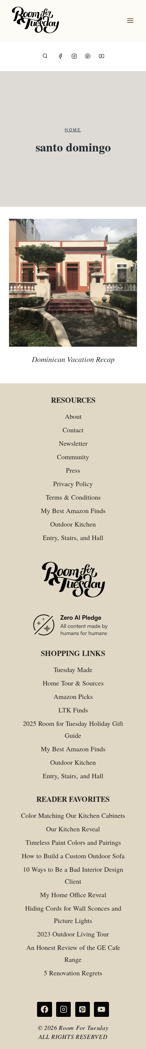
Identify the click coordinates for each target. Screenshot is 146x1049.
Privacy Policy (73, 483)
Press (73, 470)
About (73, 416)
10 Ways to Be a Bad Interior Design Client (73, 875)
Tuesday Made (73, 669)
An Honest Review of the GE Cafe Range (73, 953)
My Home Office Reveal (73, 894)
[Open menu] (130, 21)
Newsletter (73, 443)
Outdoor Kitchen (73, 523)
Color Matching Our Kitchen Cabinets (73, 815)
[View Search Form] (45, 56)
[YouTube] (101, 56)
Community (73, 456)
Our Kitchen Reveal (73, 828)
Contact (73, 429)
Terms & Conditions (73, 497)
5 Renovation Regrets (73, 972)
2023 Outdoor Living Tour (73, 933)
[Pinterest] (87, 56)
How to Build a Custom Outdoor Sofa (73, 855)
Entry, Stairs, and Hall (73, 537)
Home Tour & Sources (73, 682)
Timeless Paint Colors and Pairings (73, 842)
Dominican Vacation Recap (73, 359)
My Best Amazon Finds (73, 510)
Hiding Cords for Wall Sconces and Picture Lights (73, 914)
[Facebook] (60, 56)
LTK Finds (73, 709)
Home (73, 130)
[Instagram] (74, 56)
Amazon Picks (73, 696)
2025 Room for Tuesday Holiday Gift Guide (73, 729)
